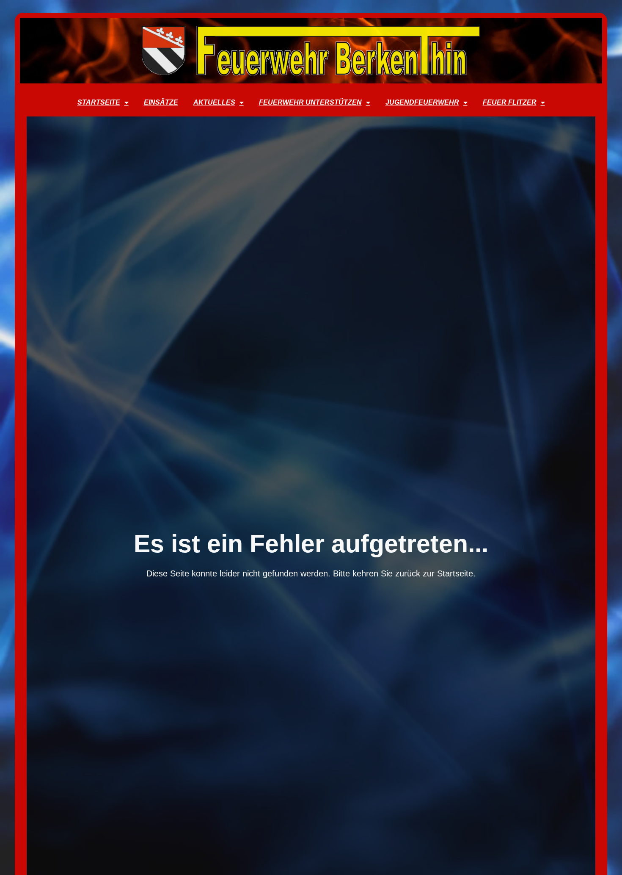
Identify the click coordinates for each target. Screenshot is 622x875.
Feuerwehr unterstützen (310, 102)
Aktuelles (214, 102)
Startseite (98, 102)
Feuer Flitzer (510, 102)
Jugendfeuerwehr (422, 102)
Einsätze (161, 102)
